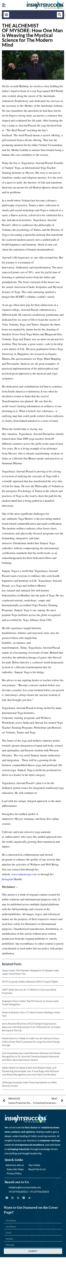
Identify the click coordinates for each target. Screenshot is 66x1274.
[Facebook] (6, 1197)
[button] (6, 14)
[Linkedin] (23, 1197)
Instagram (7, 879)
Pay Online (34, 1165)
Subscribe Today (15, 1169)
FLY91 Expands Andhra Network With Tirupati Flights (30, 981)
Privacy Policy (14, 1173)
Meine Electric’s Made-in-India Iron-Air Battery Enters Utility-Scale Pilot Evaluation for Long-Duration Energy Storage (31, 1041)
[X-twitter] (18, 1197)
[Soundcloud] (29, 1197)
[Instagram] (12, 1197)
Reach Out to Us (37, 1169)
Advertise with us (15, 1165)
